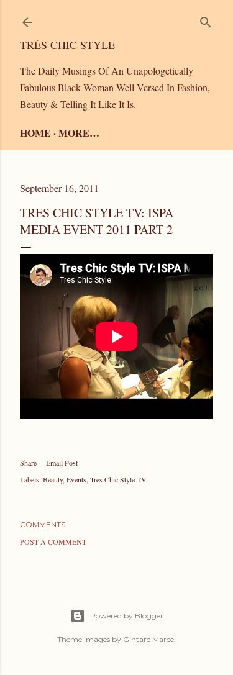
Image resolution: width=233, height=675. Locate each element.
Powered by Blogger (126, 615)
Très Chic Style (67, 44)
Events (76, 479)
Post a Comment (53, 541)
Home (35, 132)
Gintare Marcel (149, 639)
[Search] (205, 19)
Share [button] (28, 463)
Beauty (53, 479)
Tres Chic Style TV (118, 479)
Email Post (62, 463)
